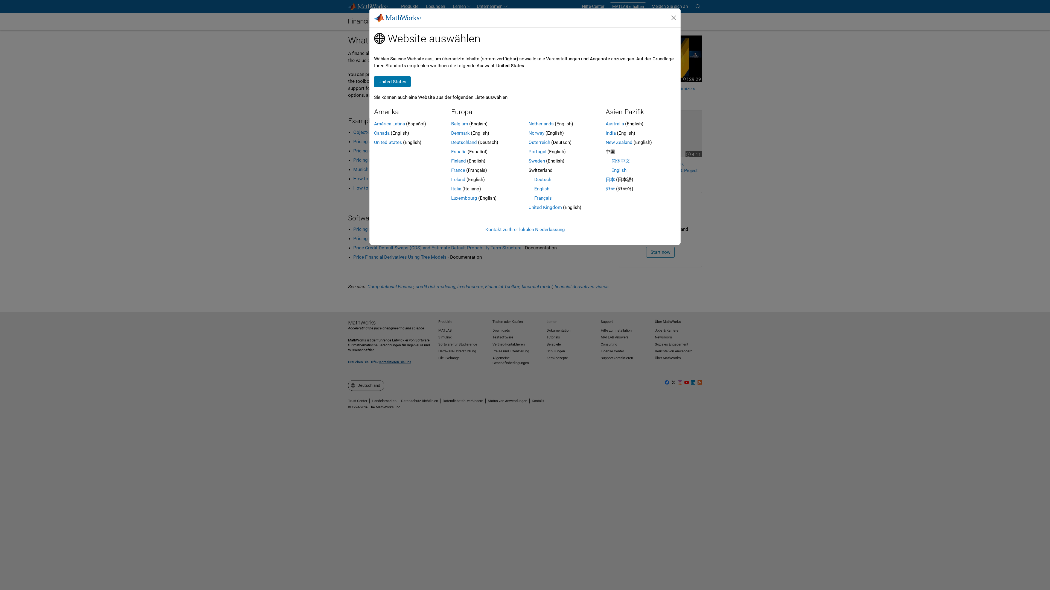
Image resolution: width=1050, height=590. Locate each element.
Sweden (537, 161)
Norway (536, 133)
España (458, 151)
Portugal (537, 151)
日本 (610, 179)
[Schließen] (673, 17)
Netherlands (541, 123)
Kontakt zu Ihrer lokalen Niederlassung (525, 229)
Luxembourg (464, 198)
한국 (610, 188)
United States (388, 142)
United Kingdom (545, 207)
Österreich (539, 142)
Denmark (460, 133)
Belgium (459, 123)
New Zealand (619, 142)
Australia (615, 123)
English (541, 188)
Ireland (458, 179)
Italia (456, 188)
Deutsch (542, 179)
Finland (458, 161)
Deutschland (464, 142)
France (458, 170)
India (611, 133)
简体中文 (620, 161)
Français (543, 198)
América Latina (389, 123)
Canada (382, 133)
